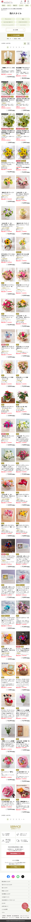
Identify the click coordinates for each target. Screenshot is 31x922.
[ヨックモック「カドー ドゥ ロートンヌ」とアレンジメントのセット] (8, 669)
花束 (23, 19)
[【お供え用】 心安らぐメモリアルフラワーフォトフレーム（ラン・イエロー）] (8, 577)
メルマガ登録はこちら (15, 866)
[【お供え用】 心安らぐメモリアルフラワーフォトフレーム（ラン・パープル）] (23, 546)
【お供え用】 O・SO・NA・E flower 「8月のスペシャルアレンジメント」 (7, 225)
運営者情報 (9, 915)
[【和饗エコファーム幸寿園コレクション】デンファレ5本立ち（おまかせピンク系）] (23, 700)
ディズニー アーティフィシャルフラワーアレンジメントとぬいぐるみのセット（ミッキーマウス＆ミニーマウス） (8, 713)
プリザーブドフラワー (23, 22)
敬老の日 (15, 5)
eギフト (9, 5)
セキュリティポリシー (24, 915)
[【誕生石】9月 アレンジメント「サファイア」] (8, 426)
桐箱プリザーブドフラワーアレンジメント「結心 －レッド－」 (22, 496)
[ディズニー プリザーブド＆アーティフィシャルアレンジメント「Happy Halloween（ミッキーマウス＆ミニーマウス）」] (8, 546)
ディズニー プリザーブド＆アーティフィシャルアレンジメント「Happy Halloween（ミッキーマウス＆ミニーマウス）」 (8, 559)
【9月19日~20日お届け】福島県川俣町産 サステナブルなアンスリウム (22, 100)
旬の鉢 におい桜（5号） (22, 406)
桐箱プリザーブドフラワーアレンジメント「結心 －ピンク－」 (8, 527)
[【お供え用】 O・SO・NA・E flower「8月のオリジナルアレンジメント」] (23, 182)
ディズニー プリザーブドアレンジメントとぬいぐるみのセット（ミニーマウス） (22, 681)
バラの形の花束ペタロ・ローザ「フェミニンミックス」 (22, 773)
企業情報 (4, 915)
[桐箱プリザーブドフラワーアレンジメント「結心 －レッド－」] (23, 484)
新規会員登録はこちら (15, 853)
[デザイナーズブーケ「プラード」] (23, 607)
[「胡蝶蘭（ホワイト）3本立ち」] (8, 57)
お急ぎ (27, 5)
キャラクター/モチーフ (8, 22)
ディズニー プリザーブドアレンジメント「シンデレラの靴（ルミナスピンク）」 (22, 588)
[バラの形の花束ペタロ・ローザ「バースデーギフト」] (8, 791)
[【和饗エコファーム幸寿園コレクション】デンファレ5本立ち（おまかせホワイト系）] (8, 731)
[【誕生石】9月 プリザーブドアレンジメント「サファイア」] (8, 336)
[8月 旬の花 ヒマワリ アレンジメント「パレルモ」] (8, 152)
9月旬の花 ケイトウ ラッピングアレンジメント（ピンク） (22, 286)
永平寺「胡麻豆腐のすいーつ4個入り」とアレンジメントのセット (23, 803)
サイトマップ (11, 917)
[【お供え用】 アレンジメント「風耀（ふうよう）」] (23, 426)
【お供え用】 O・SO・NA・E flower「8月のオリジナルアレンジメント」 (22, 194)
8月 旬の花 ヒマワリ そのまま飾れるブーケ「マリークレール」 (8, 255)
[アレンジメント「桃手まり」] (8, 761)
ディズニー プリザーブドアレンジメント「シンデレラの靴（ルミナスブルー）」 (8, 619)
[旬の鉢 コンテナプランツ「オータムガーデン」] (8, 396)
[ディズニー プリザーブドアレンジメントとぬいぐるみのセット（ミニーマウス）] (23, 669)
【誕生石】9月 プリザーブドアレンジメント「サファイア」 (7, 348)
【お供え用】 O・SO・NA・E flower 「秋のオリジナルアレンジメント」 (8, 496)
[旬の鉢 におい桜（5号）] (23, 396)
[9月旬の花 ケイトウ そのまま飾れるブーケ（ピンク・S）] (23, 336)
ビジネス (21, 5)
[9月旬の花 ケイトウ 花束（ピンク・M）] (8, 367)
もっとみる (15, 29)
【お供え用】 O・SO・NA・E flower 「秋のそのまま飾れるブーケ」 (8, 650)
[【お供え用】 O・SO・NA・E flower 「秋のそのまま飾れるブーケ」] (8, 638)
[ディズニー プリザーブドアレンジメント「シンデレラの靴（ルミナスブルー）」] (8, 607)
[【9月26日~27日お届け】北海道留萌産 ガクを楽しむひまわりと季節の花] (8, 120)
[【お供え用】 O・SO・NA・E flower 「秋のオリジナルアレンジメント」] (8, 484)
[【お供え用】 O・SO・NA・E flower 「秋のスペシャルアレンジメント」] (23, 305)
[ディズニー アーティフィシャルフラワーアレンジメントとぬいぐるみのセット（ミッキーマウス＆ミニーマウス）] (8, 700)
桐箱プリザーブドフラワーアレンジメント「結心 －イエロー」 (22, 527)
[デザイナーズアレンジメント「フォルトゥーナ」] (23, 455)
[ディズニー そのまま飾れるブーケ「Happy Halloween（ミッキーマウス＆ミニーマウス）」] (23, 638)
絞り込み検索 (16, 35)
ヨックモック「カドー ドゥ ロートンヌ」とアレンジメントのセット (8, 681)
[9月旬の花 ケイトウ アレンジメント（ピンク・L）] (8, 305)
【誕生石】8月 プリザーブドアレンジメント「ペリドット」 (22, 225)
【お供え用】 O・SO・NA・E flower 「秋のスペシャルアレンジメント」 (23, 317)
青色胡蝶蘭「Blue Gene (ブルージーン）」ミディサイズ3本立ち (23, 69)
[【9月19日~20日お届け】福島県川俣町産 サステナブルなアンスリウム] (23, 88)
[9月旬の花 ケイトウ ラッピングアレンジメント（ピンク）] (23, 274)
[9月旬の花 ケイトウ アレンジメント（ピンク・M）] (8, 274)
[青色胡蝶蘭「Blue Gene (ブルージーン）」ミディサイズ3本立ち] (23, 57)
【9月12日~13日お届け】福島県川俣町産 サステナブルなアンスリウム (8, 100)
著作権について (5, 917)
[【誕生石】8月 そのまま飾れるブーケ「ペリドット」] (23, 244)
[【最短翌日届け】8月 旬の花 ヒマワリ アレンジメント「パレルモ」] (23, 152)
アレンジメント (8, 19)
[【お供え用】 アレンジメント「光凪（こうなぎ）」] (8, 455)
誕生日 (3, 5)
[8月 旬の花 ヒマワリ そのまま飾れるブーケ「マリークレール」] (8, 244)
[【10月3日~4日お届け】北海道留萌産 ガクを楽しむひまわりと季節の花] (23, 120)
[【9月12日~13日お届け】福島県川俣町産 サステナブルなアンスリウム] (8, 88)
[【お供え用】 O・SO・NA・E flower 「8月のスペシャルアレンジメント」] (8, 213)
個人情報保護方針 (15, 915)
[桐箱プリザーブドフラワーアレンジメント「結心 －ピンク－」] (8, 515)
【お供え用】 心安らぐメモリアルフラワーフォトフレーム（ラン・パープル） (22, 558)
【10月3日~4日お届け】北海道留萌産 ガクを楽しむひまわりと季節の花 (22, 132)
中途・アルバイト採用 (24, 917)
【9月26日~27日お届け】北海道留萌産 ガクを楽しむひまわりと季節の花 (8, 132)
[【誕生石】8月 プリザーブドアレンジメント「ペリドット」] (23, 213)
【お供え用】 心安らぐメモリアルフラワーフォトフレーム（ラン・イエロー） (8, 588)
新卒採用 (17, 917)
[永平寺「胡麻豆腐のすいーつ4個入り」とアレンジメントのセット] (23, 791)
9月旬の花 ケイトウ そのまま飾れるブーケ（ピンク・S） (22, 348)
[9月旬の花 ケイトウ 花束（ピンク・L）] (23, 367)
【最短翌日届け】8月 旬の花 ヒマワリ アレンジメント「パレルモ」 (23, 164)
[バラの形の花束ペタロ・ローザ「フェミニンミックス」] (23, 761)
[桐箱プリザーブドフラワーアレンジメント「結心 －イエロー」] (23, 515)
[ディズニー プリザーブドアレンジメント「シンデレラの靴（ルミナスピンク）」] (23, 577)
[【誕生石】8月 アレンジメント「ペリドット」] (8, 182)
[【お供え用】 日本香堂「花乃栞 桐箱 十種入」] (23, 731)
